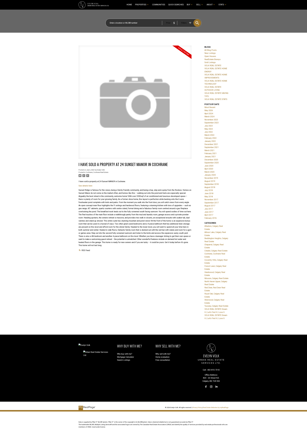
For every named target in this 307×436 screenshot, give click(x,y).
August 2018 (209, 187)
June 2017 (208, 212)
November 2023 (211, 120)
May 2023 (208, 129)
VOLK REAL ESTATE (212, 65)
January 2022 (210, 141)
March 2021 (209, 150)
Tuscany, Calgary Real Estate (216, 306)
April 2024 (208, 113)
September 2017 (211, 203)
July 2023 (208, 126)
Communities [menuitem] (158, 4)
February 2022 (210, 138)
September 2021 (211, 147)
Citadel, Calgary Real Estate (215, 251)
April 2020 (208, 169)
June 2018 (208, 193)
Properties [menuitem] (140, 4)
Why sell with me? (163, 354)
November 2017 (211, 199)
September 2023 (211, 123)
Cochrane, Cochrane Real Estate (97, 172)
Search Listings (123, 360)
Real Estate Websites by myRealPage (215, 407)
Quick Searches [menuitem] (176, 4)
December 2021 (211, 144)
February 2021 (210, 153)
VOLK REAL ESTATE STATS (215, 99)
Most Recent (209, 107)
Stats (221, 4)
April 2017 (208, 215)
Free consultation (162, 360)
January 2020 (210, 175)
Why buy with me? (124, 354)
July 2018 (208, 190)
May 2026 (208, 110)
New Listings (210, 53)
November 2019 (211, 178)
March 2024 (209, 116)
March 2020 (209, 172)
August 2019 (209, 181)
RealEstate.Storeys (212, 59)
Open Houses (210, 56)
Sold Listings (210, 62)
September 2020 (211, 163)
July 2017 (208, 209)
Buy (188, 4)
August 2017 (209, 206)
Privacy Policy (197, 407)
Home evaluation (162, 357)
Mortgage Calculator (125, 357)
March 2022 (209, 135)
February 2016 (210, 218)
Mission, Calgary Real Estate (216, 278)
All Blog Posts (210, 50)
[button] (206, 386)
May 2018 (208, 196)
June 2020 (208, 166)
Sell (198, 4)
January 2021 (210, 156)
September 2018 (211, 184)
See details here (85, 186)
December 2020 (211, 160)
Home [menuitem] (129, 4)
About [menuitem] (210, 4)
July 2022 (208, 132)
